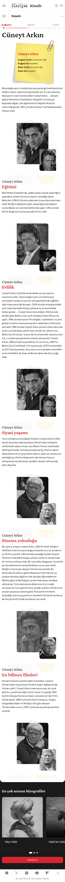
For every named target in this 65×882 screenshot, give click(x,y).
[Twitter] (16, 873)
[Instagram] (27, 873)
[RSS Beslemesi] (58, 873)
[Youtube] (37, 873)
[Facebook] (6, 873)
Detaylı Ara (33, 860)
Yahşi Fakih (11, 842)
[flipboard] (47, 873)
